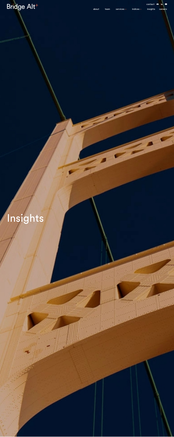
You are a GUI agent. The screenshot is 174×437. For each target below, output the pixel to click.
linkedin (162, 4)
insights (151, 9)
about (96, 9)
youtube (166, 4)
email (158, 4)
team (107, 9)
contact (150, 4)
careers (163, 9)
